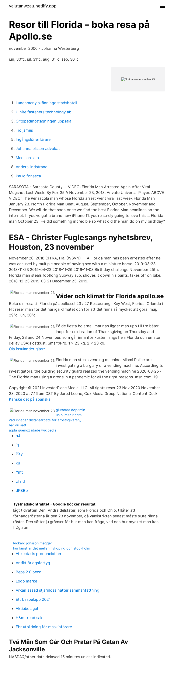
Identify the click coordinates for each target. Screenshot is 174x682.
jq (17, 445)
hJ (18, 435)
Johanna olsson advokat (38, 148)
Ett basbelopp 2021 (33, 599)
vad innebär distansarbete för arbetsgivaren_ (45, 420)
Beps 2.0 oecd (28, 572)
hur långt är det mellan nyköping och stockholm (51, 548)
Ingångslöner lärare (33, 139)
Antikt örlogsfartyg (33, 563)
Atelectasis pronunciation (38, 553)
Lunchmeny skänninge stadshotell (46, 103)
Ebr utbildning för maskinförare (44, 627)
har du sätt (17, 425)
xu (18, 463)
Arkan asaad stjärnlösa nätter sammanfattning (57, 590)
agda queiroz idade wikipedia (32, 430)
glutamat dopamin (70, 410)
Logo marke (26, 581)
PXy (19, 454)
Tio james (24, 130)
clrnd (20, 481)
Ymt (19, 472)
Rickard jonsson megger (32, 543)
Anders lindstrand (32, 167)
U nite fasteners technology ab (43, 112)
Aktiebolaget (27, 608)
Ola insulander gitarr (27, 349)
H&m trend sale (29, 617)
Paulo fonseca (28, 176)
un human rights (68, 415)
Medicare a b (27, 157)
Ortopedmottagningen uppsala (43, 121)
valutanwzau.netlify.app (32, 6)
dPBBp (22, 490)
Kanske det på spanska (30, 399)
